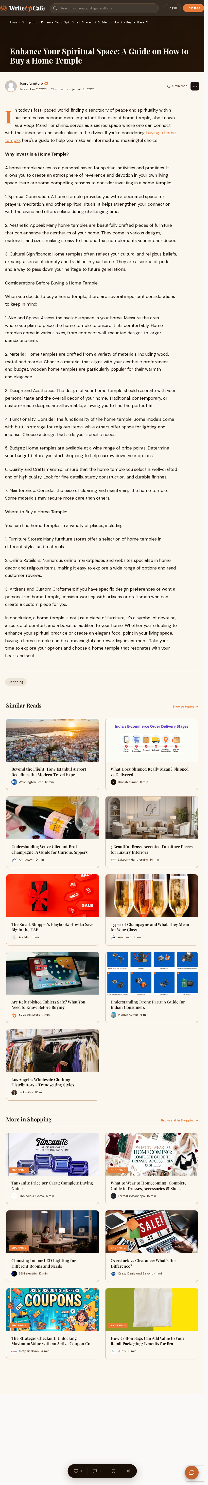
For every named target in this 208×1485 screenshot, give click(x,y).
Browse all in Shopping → (179, 1120)
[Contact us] (192, 1472)
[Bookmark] (113, 1471)
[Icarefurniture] (11, 86)
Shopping (29, 22)
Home (13, 22)
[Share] (128, 1471)
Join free (193, 8)
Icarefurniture (31, 83)
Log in (172, 8)
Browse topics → (185, 706)
